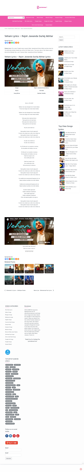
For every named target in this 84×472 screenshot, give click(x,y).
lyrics (17, 396)
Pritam (7, 407)
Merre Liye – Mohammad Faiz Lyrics (43, 290)
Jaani (14, 387)
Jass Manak (8, 389)
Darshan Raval (14, 373)
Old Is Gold (8, 405)
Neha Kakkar (8, 401)
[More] (18, 43)
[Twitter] (8, 43)
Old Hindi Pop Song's (10, 403)
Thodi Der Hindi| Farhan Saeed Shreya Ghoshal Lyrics (70, 140)
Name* (7, 448)
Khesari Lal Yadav (9, 396)
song (7, 416)
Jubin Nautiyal (16, 389)
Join (7, 353)
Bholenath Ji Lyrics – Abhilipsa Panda (16, 290)
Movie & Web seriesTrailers (11, 332)
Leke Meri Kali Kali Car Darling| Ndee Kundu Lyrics (70, 134)
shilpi (15, 412)
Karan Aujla (8, 394)
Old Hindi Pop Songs (17, 21)
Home (6, 28)
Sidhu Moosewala (9, 414)
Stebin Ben (13, 416)
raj (6, 410)
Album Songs (40, 17)
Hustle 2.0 (8, 387)
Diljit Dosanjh (8, 378)
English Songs (58, 21)
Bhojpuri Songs (68, 21)
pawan (14, 405)
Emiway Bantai (17, 378)
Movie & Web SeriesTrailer (11, 398)
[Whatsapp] (12, 43)
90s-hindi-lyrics (9, 364)
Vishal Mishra (9, 421)
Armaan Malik (15, 369)
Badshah (15, 371)
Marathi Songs (49, 17)
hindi (18, 385)
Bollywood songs (30, 17)
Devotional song (9, 376)
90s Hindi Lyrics (28, 21)
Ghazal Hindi (8, 324)
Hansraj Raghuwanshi (10, 385)
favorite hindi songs (10, 380)
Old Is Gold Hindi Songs (37, 25)
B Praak (7, 373)
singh (17, 414)
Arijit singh (8, 369)
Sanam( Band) (49, 25)
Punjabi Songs (38, 21)
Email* (6, 453)
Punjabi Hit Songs (48, 21)
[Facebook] (6, 43)
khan (14, 394)
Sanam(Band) (9, 412)
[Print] (16, 43)
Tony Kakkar (17, 419)
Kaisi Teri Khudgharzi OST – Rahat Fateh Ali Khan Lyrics (71, 153)
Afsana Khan (17, 364)
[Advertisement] (32, 364)
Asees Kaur (8, 371)
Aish (7, 367)
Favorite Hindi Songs (70, 17)
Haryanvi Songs (58, 17)
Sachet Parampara (13, 410)
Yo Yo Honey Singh (10, 423)
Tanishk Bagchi (9, 419)
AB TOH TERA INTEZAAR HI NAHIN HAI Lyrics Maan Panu (71, 147)
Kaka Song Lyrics (9, 392)
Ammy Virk (12, 367)
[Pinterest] (10, 43)
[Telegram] (14, 43)
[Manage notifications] (81, 469)
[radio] (26, 252)
